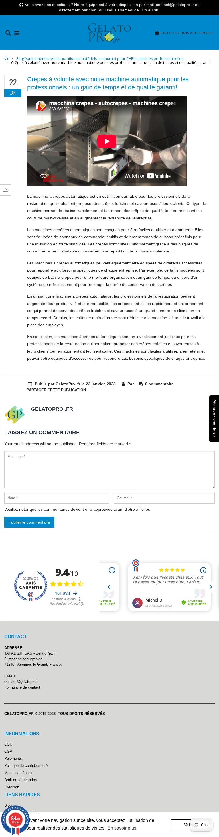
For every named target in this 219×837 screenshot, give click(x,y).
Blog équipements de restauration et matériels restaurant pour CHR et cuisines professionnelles (99, 58)
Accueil (6, 58)
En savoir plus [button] (122, 828)
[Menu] (16, 33)
